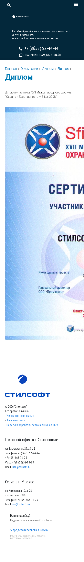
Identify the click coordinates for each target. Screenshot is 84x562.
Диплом (48, 69)
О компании (29, 69)
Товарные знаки (16, 420)
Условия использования (20, 416)
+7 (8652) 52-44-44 (41, 48)
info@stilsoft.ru (21, 467)
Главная (11, 69)
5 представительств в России (29, 530)
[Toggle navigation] (75, 5)
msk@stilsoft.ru (21, 504)
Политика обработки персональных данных (32, 425)
